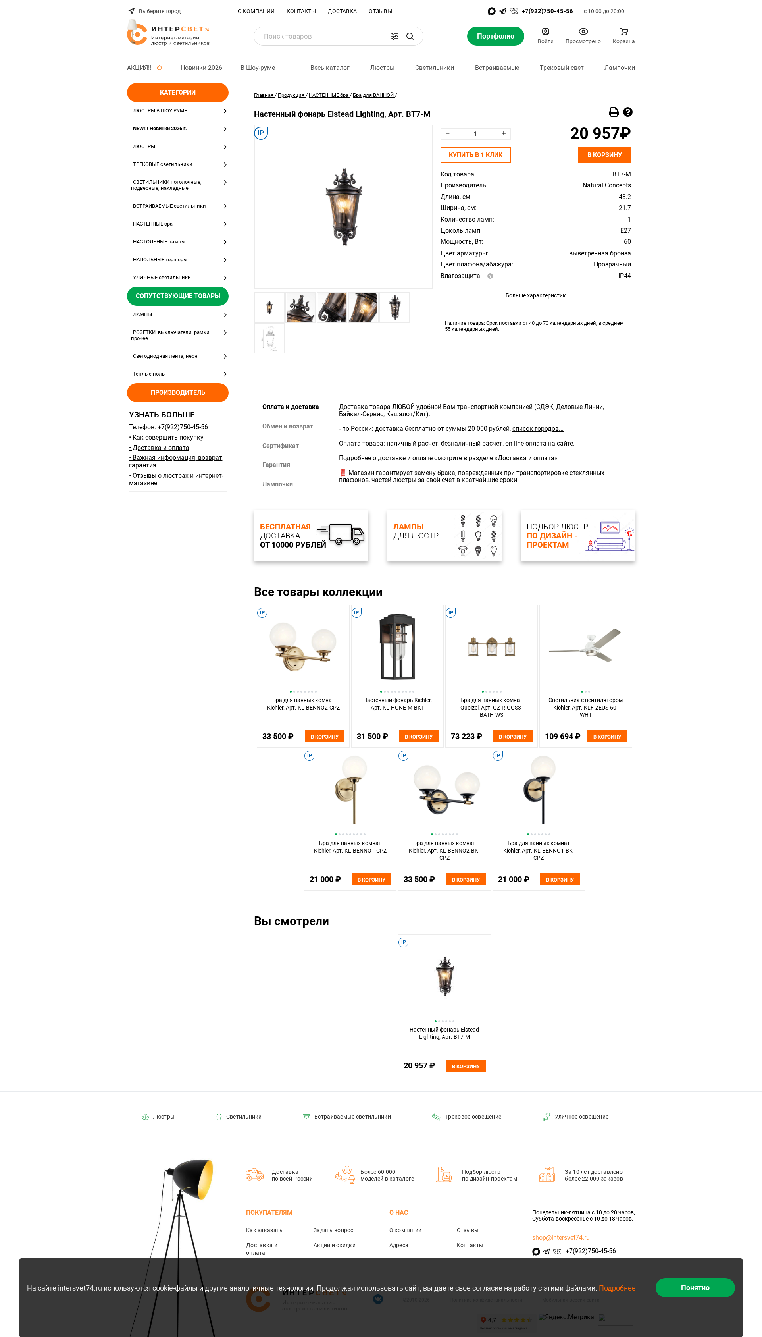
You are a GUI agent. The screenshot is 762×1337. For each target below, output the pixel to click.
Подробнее (617, 1288)
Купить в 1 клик (475, 155)
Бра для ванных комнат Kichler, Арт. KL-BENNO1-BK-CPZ (538, 850)
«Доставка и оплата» (526, 458)
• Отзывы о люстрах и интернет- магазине (176, 479)
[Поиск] (410, 36)
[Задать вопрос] (628, 112)
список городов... (538, 428)
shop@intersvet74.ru (561, 1237)
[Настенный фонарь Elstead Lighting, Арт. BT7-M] (343, 206)
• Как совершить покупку (166, 437)
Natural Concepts (607, 185)
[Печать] (614, 112)
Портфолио (495, 36)
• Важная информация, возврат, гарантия (176, 461)
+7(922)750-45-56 (547, 11)
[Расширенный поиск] (395, 36)
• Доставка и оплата (159, 447)
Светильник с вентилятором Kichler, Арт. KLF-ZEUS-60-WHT (585, 707)
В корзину (604, 155)
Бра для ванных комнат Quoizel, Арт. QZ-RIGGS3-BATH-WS (491, 707)
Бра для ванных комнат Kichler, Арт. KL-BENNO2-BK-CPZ (444, 850)
